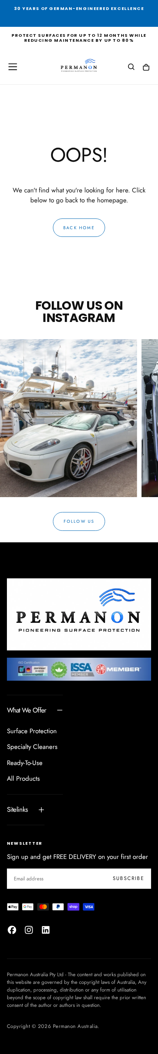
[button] (13, 67)
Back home (79, 228)
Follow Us (79, 521)
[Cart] (146, 67)
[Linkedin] (46, 930)
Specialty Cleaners (32, 746)
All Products (23, 778)
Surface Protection (32, 731)
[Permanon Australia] (79, 614)
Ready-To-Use (25, 762)
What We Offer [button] (26, 710)
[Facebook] (12, 930)
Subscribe (128, 878)
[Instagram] (29, 930)
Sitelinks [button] (17, 809)
